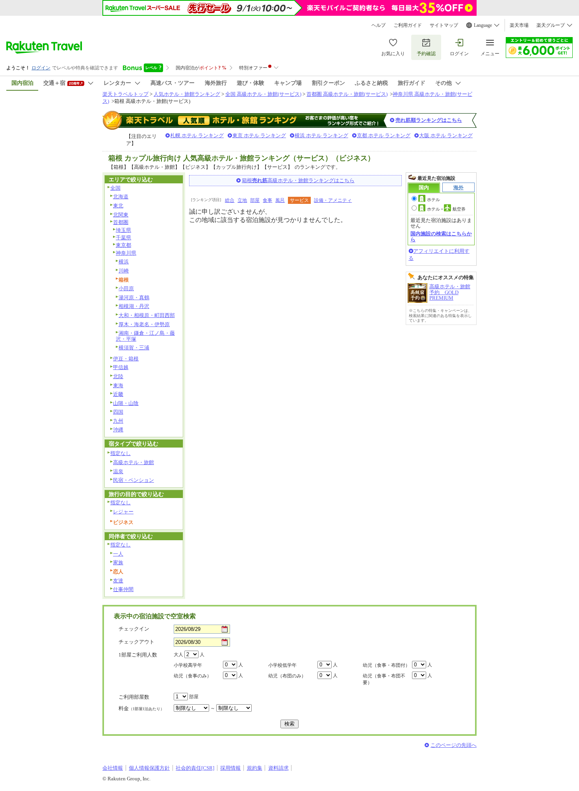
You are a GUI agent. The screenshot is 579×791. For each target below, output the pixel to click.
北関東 (120, 215)
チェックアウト (136, 642)
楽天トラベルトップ (125, 94)
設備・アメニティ (333, 200)
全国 (115, 188)
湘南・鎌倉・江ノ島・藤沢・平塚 (145, 336)
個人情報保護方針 (149, 768)
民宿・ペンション (133, 480)
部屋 (255, 200)
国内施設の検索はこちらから (441, 236)
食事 (267, 200)
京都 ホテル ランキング (383, 135)
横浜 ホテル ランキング (321, 135)
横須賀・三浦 (134, 348)
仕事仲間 (123, 589)
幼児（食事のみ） (193, 676)
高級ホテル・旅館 (133, 462)
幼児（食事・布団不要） (384, 679)
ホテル (433, 199)
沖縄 (118, 430)
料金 (141, 708)
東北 (118, 206)
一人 (118, 554)
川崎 (124, 271)
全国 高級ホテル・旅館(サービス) (263, 94)
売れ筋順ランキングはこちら (428, 120)
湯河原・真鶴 (134, 297)
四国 (118, 412)
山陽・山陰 (126, 403)
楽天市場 (519, 25)
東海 (118, 385)
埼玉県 (123, 230)
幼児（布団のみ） (287, 676)
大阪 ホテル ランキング (446, 135)
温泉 (118, 471)
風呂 (280, 200)
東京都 (123, 245)
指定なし (120, 453)
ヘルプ (378, 25)
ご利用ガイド (407, 25)
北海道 (120, 197)
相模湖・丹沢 (134, 306)
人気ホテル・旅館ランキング (187, 94)
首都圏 (120, 222)
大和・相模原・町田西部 (147, 315)
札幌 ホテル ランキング (197, 135)
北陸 (118, 376)
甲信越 (120, 367)
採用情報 (230, 768)
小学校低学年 (282, 665)
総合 (229, 200)
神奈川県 (126, 253)
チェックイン (134, 629)
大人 (178, 654)
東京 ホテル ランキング (259, 135)
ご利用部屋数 (134, 697)
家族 (118, 562)
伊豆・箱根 (126, 359)
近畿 (118, 394)
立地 (242, 200)
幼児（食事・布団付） (386, 665)
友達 (118, 581)
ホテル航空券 (446, 209)
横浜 (124, 262)
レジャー (123, 512)
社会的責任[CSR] (195, 768)
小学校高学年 (188, 665)
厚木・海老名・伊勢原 (144, 324)
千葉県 (123, 238)
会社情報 (112, 768)
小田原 (126, 288)
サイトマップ (444, 25)
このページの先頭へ (454, 745)
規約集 (254, 768)
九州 (118, 421)
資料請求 (278, 768)
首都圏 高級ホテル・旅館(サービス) (347, 94)
